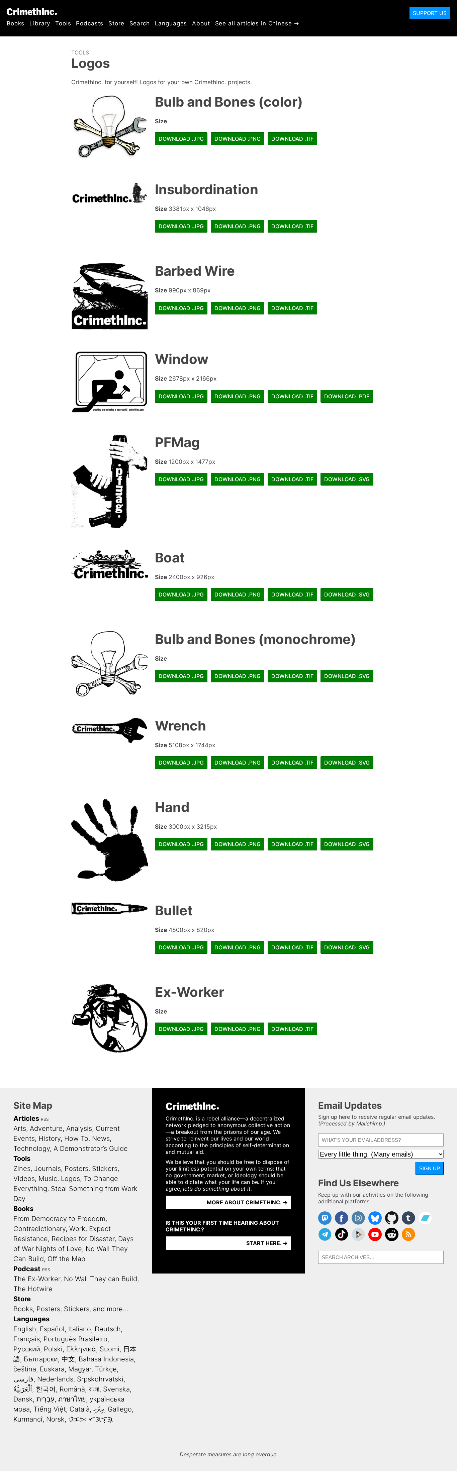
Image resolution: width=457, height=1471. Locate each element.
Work (77, 1229)
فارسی (23, 1379)
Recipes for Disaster (83, 1239)
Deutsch (108, 1329)
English (24, 1329)
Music (47, 1179)
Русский (26, 1349)
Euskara (52, 1369)
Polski (53, 1349)
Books (15, 23)
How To (76, 1138)
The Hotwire (33, 1289)
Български (41, 1359)
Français (26, 1339)
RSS (45, 1119)
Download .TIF (292, 138)
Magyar (79, 1369)
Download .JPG (181, 138)
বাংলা (94, 1389)
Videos (24, 1179)
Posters (76, 1169)
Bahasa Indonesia (106, 1359)
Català (80, 1409)
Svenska (116, 1389)
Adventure (46, 1128)
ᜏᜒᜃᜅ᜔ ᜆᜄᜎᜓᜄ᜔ (90, 1419)
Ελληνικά (81, 1349)
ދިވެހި (98, 1409)
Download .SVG (347, 479)
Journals (47, 1169)
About (201, 23)
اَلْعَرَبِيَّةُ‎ (22, 1389)
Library (39, 23)
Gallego (120, 1409)
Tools (63, 23)
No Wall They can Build (100, 1279)
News (101, 1138)
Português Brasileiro (75, 1339)
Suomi (109, 1349)
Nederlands (55, 1379)
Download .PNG (237, 138)
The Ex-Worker (36, 1279)
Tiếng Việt (49, 1409)
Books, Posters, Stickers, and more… (70, 1309)
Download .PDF (346, 396)
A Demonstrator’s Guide (91, 1149)
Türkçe (106, 1369)
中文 (68, 1359)
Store (116, 23)
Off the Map (66, 1259)
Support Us (430, 13)
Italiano (79, 1329)
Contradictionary (39, 1229)
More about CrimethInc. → (247, 1202)
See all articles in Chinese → (257, 23)
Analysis (79, 1128)
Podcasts (89, 23)
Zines (21, 1169)
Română (72, 1389)
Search (139, 23)
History (49, 1138)
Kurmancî (27, 1419)
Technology (31, 1149)
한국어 (46, 1389)
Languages (171, 23)
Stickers (104, 1169)
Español (52, 1329)
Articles (26, 1118)
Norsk (55, 1419)
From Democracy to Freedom (59, 1219)
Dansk (23, 1399)
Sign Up (429, 1168)
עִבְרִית (45, 1399)
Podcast (26, 1269)
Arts (19, 1128)
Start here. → (267, 1243)
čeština (24, 1369)
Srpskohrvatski (100, 1379)
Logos (70, 1179)
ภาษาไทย (72, 1399)
